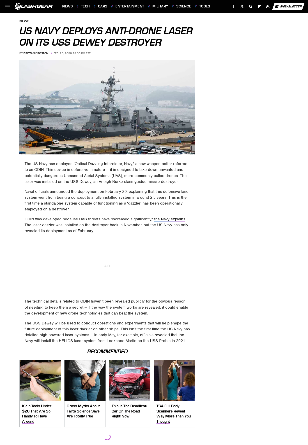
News (67, 6)
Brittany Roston (35, 53)
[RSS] (268, 6)
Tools (204, 6)
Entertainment (129, 6)
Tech (85, 6)
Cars (102, 6)
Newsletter (291, 6)
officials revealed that (158, 334)
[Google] (250, 6)
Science (183, 6)
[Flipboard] (259, 6)
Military (160, 6)
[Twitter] (242, 6)
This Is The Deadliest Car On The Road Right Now (129, 411)
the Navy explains (169, 219)
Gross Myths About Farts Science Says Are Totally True (83, 411)
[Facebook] (233, 6)
